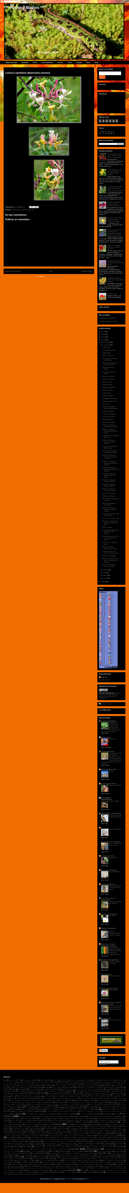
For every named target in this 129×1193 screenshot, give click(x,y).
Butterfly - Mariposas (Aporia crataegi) (109, 485)
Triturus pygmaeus (112, 1167)
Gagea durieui (97, 1116)
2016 (103, 334)
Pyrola (91, 1158)
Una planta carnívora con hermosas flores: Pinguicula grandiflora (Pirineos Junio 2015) (115, 232)
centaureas (58, 1096)
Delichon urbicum (43, 1106)
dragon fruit (8, 1107)
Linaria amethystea (86, 1130)
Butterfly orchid (51, 1093)
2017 (103, 331)
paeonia (53, 1151)
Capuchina (99, 1094)
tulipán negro (30, 1170)
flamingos (68, 1114)
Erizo (58, 1109)
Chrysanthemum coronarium (46, 1098)
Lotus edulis (106, 347)
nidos (99, 1143)
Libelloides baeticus (109, 1128)
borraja (64, 1091)
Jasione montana (65, 1126)
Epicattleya (96, 1107)
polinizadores (15, 1158)
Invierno (69, 1124)
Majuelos (11, 1135)
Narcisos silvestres (84, 1141)
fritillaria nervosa (66, 1116)
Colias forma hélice (111, 1100)
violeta (76, 1172)
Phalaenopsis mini (62, 1155)
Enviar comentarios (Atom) (53, 276)
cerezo (12, 1098)
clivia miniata (38, 1100)
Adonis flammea (64, 1080)
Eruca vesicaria (75, 1109)
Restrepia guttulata (90, 1160)
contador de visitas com (106, 131)
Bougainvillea (78, 1091)
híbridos (87, 1122)
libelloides (100, 1128)
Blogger (87, 1179)
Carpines (13, 1096)
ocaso (109, 1143)
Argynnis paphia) (37, 1087)
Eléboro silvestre (42, 1107)
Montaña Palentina (74, 1139)
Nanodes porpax (47, 1141)
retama (99, 1160)
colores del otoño (8, 1102)
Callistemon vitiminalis (119, 1093)
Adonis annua (55, 1080)
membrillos (50, 1137)
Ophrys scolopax (26, 1147)
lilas (25, 1130)
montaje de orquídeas (48, 1139)
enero (105, 578)
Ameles (80, 1082)
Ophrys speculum (38, 1146)
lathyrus (13, 1128)
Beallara (107, 1089)
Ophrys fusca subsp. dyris (110, 518)
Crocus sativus (8, 1104)
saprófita (91, 1162)
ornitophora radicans (37, 1149)
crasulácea (91, 1102)
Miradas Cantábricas (108, 884)
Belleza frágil (106, 353)
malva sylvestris (31, 1135)
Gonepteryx (91, 1118)
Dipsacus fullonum (121, 1106)
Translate (114, 1064)
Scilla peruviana (107, 390)
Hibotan (81, 1122)
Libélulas (7, 1130)
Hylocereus (49, 1124)
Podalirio (95, 1156)
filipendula (28, 1114)
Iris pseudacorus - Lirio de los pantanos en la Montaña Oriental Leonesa (114, 172)
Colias (70, 1100)
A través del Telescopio (109, 914)
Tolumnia (71, 1167)
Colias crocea (91, 1100)
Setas (88, 62)
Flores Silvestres (47, 62)
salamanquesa (36, 1162)
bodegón (49, 1091)
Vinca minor (106, 404)
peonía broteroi (22, 1155)
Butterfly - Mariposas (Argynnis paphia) (109, 480)
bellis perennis (120, 1089)
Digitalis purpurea (100, 1106)
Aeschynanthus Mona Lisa (10, 1082)
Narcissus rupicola (25, 1143)
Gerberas (52, 1118)
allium (30, 1082)
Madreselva (30, 210)
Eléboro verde (51, 1107)
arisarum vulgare (68, 1087)
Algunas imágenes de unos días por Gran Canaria (115, 887)
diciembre (106, 342)
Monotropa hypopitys (36, 1139)
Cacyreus (99, 1093)
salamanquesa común (47, 1162)
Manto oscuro (70, 1135)
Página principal (11, 62)
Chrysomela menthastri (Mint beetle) (109, 447)
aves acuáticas (22, 1089)
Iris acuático (94, 1124)
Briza (115, 1091)
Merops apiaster (70, 1137)
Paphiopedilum (42, 1153)
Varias (97, 62)
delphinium (52, 1106)
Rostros (28, 1162)
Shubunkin (118, 1164)
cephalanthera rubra (120, 1096)
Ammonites (95, 1082)
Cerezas (7, 1098)
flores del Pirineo (107, 1114)
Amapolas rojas (112, 293)
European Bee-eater (108, 1111)
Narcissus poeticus (14, 1143)
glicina (79, 1118)
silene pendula (40, 1166)
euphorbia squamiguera (95, 1111)
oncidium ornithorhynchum (23, 1145)
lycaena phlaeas (18, 1133)
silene (23, 1166)
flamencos (55, 1114)
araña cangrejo (108, 1085)
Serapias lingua (70, 1164)
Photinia (98, 1155)
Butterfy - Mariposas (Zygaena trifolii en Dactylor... (109, 441)
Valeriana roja (60, 1170)
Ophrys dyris (63, 1145)
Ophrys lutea (7, 1146)
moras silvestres (89, 1139)
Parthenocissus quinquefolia (84, 1153)
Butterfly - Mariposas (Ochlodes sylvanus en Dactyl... (110, 431)
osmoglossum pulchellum (9, 1151)
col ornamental (63, 1100)
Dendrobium (60, 1106)
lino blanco (104, 1130)
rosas (16, 1162)
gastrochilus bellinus (27, 1118)
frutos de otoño (81, 1116)
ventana (90, 1170)
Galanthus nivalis (112, 1116)
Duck (21, 1107)
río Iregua (6, 1162)
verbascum (107, 1170)
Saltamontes (57, 1162)
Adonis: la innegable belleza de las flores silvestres (113, 247)
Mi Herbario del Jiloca (108, 783)
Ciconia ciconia (120, 1098)
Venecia (83, 1170)
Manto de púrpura (52, 1135)
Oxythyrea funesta (44, 1151)
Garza (10, 1118)
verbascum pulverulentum (118, 1170)
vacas (53, 1170)
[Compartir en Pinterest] (38, 207)
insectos (58, 1124)
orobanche (46, 1149)
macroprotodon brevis (93, 1133)
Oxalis (25, 1151)
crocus (112, 1102)
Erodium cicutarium (66, 1109)
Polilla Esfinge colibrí (113, 1156)
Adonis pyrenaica (85, 1080)
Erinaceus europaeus (51, 1109)
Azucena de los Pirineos (82, 1089)
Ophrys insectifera (119, 1145)
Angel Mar (104, 677)
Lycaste (46, 1133)
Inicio (51, 271)
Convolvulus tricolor (108, 417)
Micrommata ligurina (89, 1137)
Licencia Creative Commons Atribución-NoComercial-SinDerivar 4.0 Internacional (109, 695)
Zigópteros (17, 1174)
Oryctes (111, 1149)
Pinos (13, 1156)
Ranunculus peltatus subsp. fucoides (108, 565)
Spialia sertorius (72, 1166)
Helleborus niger (25, 1122)
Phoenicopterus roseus (88, 1155)
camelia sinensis (58, 1094)
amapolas (63, 1082)
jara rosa (52, 1126)
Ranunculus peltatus (68, 1160)
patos (106, 1153)
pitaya (31, 1156)
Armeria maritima (87, 1087)
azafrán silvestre (71, 1089)
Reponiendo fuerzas (108, 350)
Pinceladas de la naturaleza (110, 842)
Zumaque (24, 1174)
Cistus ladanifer (22, 1100)
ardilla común (18, 1087)
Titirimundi (65, 1167)
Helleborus (6, 1122)
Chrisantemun (33, 1098)
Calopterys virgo (22, 1094)
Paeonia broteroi (62, 1151)
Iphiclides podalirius (79, 1124)
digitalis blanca (91, 1106)
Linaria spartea (96, 1130)
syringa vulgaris (115, 1166)
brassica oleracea (102, 1091)
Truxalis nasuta (7, 1170)
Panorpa (6, 1153)
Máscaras (15, 1137)
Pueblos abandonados (82, 1158)
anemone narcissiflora (25, 1085)
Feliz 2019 (112, 915)
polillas (122, 1156)
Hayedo (94, 1120)
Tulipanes (47, 1170)
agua (19, 1082)
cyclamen (42, 1104)
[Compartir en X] (34, 207)
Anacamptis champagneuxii (106, 1082)
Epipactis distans (14, 1109)
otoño (18, 1151)
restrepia (83, 1160)
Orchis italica (83, 1146)
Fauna (70, 62)
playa (61, 1156)
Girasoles (63, 1118)
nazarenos (70, 1143)
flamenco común (47, 1114)
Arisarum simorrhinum (57, 1087)
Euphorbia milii (84, 1111)
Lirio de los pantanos (40, 1132)
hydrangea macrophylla (30, 1124)
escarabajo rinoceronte (120, 1109)
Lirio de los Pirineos (53, 1132)
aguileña (25, 1082)
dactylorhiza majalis (13, 1106)
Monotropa (26, 1139)
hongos (122, 1122)
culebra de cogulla (33, 1104)
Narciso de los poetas (64, 1141)
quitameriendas (7, 1160)
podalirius (103, 1156)
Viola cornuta (48, 1172)
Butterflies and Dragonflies (107, 318)
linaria (78, 1130)
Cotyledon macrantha (82, 1102)
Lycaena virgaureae (38, 1133)
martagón (9, 1137)
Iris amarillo (102, 1124)
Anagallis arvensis (76, 1083)
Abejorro (18, 1080)
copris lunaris (43, 1102)
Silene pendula (107, 384)
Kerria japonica (96, 1126)
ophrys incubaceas (108, 1145)
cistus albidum (13, 1100)
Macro (58, 1133)
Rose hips (22, 1162)
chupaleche (104, 1098)
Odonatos (6, 1145)
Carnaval (6, 1096)
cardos (122, 1094)
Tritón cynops (97, 1167)
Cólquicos (16, 1102)
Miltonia (111, 1137)
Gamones (121, 1116)
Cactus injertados (91, 1093)
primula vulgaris (36, 1158)
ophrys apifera (54, 1145)
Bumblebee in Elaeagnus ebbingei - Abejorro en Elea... (110, 522)
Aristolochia (78, 1087)
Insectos (60, 62)
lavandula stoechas (61, 1128)
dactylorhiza (103, 1104)
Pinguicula (114, 1155)
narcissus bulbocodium (97, 1141)
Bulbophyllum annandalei (15, 1093)
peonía (14, 1155)
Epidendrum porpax (119, 1107)
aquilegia (76, 1085)
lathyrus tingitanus (31, 1128)
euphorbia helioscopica (73, 1111)
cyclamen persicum (50, 1104)
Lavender (71, 1128)
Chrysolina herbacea (60, 1098)
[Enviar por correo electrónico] (30, 207)
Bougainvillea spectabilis (89, 1091)
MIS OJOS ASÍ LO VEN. (109, 769)
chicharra (25, 1098)
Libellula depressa (114, 976)
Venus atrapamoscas (98, 1170)
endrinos (89, 1107)
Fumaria (90, 1116)
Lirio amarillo (29, 1132)
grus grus (37, 1120)
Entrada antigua (87, 271)
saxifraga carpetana (114, 1162)
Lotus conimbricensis (81, 1132)
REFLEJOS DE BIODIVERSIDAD (106, 798)
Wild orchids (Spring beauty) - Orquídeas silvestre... (109, 509)
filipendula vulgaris (36, 1114)
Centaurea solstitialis (49, 1096)
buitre (119, 1091)
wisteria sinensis (109, 1172)
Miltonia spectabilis (8, 1139)
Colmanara (121, 1100)
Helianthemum (107, 1120)
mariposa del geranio (111, 1135)
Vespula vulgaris (7, 1172)
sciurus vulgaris (35, 1164)
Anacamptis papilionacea (50, 1083)
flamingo (62, 1114)
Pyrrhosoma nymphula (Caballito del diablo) (109, 451)
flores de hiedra (95, 1114)
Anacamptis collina (119, 1082)
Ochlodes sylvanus (118, 1143)
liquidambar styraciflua (17, 1132)
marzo (105, 575)
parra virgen (72, 1153)
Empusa (58, 1107)
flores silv (116, 1114)
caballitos (71, 1093)
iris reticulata (24, 1126)
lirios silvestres (64, 1132)
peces (112, 1153)
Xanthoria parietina (119, 1172)
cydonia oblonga (61, 1104)
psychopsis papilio (69, 1158)
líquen (122, 1130)
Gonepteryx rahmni (101, 1118)
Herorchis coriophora (45, 1122)
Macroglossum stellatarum (68, 1133)
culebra (25, 1104)
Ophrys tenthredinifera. (115, 785)
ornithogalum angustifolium (10, 1149)
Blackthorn (34, 1091)
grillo (19, 1120)
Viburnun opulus (26, 1172)
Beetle (113, 1089)
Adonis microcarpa (75, 1080)
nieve (104, 1143)
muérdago (121, 1139)
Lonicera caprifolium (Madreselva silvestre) (110, 407)
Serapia (56, 1164)
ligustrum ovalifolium (17, 1130)
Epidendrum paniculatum (107, 1107)
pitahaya (26, 1156)
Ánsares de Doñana (114, 871)
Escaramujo (8, 1111)
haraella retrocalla (86, 1120)
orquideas (65, 1149)
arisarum (47, 1087)
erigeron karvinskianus (37, 1109)
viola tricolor (57, 1172)
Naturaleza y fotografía (109, 870)
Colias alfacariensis (79, 1100)
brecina (110, 1091)
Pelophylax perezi (119, 1153)
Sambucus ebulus (78, 1162)
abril (104, 572)
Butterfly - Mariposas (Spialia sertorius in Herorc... (109, 475)
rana (14, 1160)
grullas (31, 1120)
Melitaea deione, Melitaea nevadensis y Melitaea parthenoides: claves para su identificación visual (115, 951)
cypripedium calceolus (82, 1104)
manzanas (78, 1135)
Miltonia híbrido (119, 1137)
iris (87, 1124)
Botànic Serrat (106, 737)
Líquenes (6, 1132)
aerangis (103, 1080)
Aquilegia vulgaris (85, 1085)
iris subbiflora (41, 1126)
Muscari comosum (108, 376)
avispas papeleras (54, 1089)
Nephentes (93, 1143)
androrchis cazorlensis (88, 1083)
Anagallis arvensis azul (109, 401)
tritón (90, 1167)
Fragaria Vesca (113, 857)
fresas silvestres (56, 1116)
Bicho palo (20, 1091)
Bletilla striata (42, 1091)
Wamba (111, 771)
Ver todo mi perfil (104, 680)
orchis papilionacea (118, 1146)
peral (29, 1155)
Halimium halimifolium (75, 1120)
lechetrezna (78, 1128)
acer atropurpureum (27, 1080)
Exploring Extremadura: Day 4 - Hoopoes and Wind (115, 933)
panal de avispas (119, 1151)
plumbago (89, 1156)
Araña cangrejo (113, 990)
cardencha (115, 1094)
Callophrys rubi (7, 1094)
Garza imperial (17, 1118)
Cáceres (77, 1093)
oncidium (12, 1145)
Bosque (70, 1091)
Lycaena (110, 1132)
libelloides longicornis (120, 1128)
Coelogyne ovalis (54, 1100)
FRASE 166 (112, 739)
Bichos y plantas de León (110, 988)
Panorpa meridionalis (14, 1153)
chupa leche (96, 1098)
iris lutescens (119, 1124)
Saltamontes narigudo (67, 1162)
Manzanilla (84, 1135)
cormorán (50, 1102)
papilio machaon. (53, 1153)
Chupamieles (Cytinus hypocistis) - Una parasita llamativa (115, 279)
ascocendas (96, 1087)
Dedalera (35, 1106)
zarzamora (6, 1174)
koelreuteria (105, 1126)
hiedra (93, 1122)
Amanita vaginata (114, 801)
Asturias (121, 1087)
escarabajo (96, 1109)
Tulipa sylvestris (16, 1170)
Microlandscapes (79, 1137)
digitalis (83, 1106)
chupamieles (112, 1098)
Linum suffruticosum (113, 1130)
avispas (45, 1089)
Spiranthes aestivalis (83, 1166)
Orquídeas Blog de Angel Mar (108, 321)
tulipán (23, 1170)
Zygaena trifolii (37, 1174)
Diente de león (76, 1106)
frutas (73, 1116)
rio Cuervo (113, 1160)
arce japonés (117, 1085)
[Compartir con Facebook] (36, 207)
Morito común (98, 1139)
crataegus (98, 1102)
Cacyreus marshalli (107, 1093)
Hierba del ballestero (102, 1122)
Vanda (66, 1170)
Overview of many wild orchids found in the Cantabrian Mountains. (115, 1007)
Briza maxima (106, 393)
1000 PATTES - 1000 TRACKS (111, 813)
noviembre (106, 345)
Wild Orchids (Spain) (109, 422)
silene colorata (31, 1166)
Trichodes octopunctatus (81, 1167)
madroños (116, 1133)
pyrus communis (111, 1158)
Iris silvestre (32, 1126)
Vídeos (33, 1172)
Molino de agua (18, 1139)
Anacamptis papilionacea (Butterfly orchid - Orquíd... (110, 531)
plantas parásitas (53, 1156)
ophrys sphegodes (48, 1146)
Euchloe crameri (50, 1111)
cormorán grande (60, 1102)
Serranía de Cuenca (102, 1164)
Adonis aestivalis (45, 1080)
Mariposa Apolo (100, 1135)
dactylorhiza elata (113, 1104)
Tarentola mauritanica (15, 1167)
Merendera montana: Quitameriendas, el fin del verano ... (115, 262)
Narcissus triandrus (36, 1143)
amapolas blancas (72, 1082)
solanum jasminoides (51, 1166)
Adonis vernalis (95, 1080)
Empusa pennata (68, 1107)
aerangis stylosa (110, 1080)
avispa (39, 1089)
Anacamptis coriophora (9, 1083)
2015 (103, 337)
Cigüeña (6, 1100)
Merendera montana (59, 1137)
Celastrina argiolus (30, 1096)
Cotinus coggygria (71, 1102)
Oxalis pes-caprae (108, 411)
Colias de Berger (101, 1100)
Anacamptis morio (37, 1083)
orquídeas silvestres (93, 1149)
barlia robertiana (94, 1089)
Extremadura (6, 1114)
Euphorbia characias (109, 387)
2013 (103, 581)
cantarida (79, 1094)
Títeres (59, 1167)
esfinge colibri (17, 1111)
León (83, 1128)
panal (110, 1151)
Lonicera (24, 210)
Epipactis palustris (25, 1109)
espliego (33, 1111)
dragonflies (15, 1107)
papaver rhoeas (25, 1153)
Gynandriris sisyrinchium (56, 1120)
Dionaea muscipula (110, 1106)
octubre (105, 570)
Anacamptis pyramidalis (63, 1083)
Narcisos (73, 1141)
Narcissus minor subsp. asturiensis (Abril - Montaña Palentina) (114, 219)
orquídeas (74, 1149)
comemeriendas (23, 1102)
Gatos (35, 1118)
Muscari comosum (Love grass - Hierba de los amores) (110, 560)
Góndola (84, 1118)
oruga (106, 1149)
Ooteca (46, 1145)
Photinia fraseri (105, 1155)
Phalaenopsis (52, 1155)
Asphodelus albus (113, 1087)
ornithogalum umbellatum (24, 1149)
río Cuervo (121, 1160)
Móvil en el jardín (107, 355)
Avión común (32, 1089)
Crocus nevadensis (121, 1102)
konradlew (68, 1179)
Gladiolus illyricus (107, 419)
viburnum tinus (16, 1172)
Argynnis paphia (27, 1087)
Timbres (49, 1167)
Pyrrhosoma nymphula (100, 1158)
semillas (49, 1164)
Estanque (40, 1111)
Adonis (36, 1080)
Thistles (43, 1167)
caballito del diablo (62, 1093)
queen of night (120, 1158)
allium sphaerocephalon (38, 1082)
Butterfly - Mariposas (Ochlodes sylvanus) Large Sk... (109, 456)
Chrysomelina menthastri (85, 1098)
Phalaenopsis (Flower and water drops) (110, 514)
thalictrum (26, 1167)
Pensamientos (7, 1155)
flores (74, 1114)
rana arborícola (20, 1160)
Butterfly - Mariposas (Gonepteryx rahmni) (109, 426)
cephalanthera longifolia (108, 1096)
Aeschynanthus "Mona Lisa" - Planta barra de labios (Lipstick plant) (114, 155)
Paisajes (79, 62)
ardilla (11, 1087)
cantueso (85, 1094)
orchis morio (100, 1146)
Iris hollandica (111, 1124)
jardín (57, 1126)
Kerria (89, 1126)
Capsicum (93, 1094)
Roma (11, 1162)
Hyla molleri (41, 1124)
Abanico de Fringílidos (115, 829)
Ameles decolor (87, 1082)
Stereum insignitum (95, 1166)
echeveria (27, 1107)
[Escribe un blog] (32, 207)
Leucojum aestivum (91, 1128)
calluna (14, 1094)
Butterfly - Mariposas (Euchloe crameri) (109, 489)
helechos (100, 1120)
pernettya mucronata (41, 1155)
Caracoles (107, 1094)
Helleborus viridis (35, 1122)
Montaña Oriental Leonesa (61, 1139)
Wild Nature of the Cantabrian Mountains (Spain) (111, 1003)
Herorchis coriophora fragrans (59, 1122)
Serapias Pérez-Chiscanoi (83, 1164)
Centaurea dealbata (108, 414)
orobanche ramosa (56, 1149)
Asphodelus (103, 1087)
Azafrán (63, 1089)
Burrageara (34, 1093)
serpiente (93, 1164)
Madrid (109, 1133)
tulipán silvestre (39, 1170)
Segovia (43, 1164)
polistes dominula (25, 1158)
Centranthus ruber (67, 1096)
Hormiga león (7, 1124)
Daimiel (22, 1106)
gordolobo (13, 1120)
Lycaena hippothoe (8, 1133)
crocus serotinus (18, 1104)
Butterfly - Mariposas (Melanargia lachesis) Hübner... (110, 463)
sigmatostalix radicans (15, 1166)
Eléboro (33, 1107)
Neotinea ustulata (85, 1143)
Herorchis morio (72, 1122)
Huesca (20, 1124)
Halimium (66, 1120)
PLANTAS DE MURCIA (108, 721)
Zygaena (30, 1174)
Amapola (55, 1082)
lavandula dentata (49, 1128)
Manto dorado (62, 1135)
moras (82, 1139)
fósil (36, 1116)
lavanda (39, 1128)
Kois (111, 1126)
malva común (23, 1135)
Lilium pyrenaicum (48, 1130)
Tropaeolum (121, 1167)
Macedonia (52, 1133)
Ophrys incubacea (96, 1145)
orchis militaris (92, 1146)
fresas (49, 1116)
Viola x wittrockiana (67, 1172)
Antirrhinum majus (59, 1085)
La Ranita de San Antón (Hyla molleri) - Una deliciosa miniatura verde (115, 188)
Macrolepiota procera (81, 1133)
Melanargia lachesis (41, 1137)
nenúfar (77, 1143)
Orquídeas (25, 62)
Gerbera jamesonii (44, 1118)
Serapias (62, 1164)
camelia (50, 1094)
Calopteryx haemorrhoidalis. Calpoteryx (37, 1094)
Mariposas (121, 1135)
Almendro (48, 1082)
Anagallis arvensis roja (109, 398)
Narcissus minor (109, 1141)
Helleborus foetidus (14, 1122)
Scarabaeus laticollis (15, 1164)
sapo (85, 1162)
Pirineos (18, 1157)
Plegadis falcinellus (80, 1156)
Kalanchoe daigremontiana (78, 1126)
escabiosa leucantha (86, 1109)
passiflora (95, 1153)
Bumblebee (26, 1093)
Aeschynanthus (120, 1080)
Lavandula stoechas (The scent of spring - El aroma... (110, 537)
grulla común (25, 1120)
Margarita (92, 1135)
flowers (20, 1116)
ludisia (96, 1132)
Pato (101, 1153)
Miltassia (106, 1137)
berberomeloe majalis (10, 1091)
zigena (11, 1174)
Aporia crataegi (68, 1085)
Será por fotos (106, 1018)
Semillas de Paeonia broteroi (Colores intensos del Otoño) (113, 203)
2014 (103, 340)
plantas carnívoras (41, 1156)
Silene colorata (107, 382)
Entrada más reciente (12, 271)
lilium (29, 1130)
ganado (5, 1118)
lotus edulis (90, 1132)
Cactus (83, 1093)
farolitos (13, 1114)
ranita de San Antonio (56, 1160)
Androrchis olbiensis (108, 496)
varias (73, 1170)
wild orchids (99, 1172)
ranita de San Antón (43, 1160)
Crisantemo (105, 1102)
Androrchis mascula (108, 493)
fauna (20, 1114)
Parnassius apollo (63, 1153)
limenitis (56, 1130)
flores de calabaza (84, 1114)
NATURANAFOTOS (107, 751)
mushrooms (37, 1141)
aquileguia (93, 1085)
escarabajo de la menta (107, 1109)
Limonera (72, 1130)
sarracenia (96, 1162)
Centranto (75, 1096)
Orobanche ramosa (108, 379)
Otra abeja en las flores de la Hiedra (109, 359)
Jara (47, 1126)
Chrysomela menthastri (72, 1098)
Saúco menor (104, 1162)
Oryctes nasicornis (119, 1149)
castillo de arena (20, 1096)
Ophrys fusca (72, 1145)
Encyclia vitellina (79, 1107)
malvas (38, 1135)
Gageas (104, 1116)
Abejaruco (11, 1080)
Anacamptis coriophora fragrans (23, 1083)
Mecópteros (32, 1137)
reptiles (77, 1160)
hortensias (14, 1124)
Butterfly (42, 1093)
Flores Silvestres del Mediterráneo (108, 899)
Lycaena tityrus (27, 1133)
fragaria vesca (43, 1116)
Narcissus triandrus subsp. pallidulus (52, 1143)
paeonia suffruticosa (74, 1151)
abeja (5, 1080)
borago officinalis (57, 1091)
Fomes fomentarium (29, 1116)
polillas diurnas (7, 1158)
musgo (29, 1141)
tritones (104, 1167)
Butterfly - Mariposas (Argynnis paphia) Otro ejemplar (110, 469)
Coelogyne (45, 1100)
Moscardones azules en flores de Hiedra (110, 363)
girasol (57, 1118)
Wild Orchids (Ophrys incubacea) (109, 504)
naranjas (55, 1141)
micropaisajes (99, 1137)
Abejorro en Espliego (109, 556)
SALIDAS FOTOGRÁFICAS (110, 960)
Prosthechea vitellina (48, 1158)
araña (99, 1085)
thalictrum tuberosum (35, 1167)
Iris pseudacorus (14, 1126)
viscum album (90, 1172)
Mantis (44, 1135)
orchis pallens (108, 1146)
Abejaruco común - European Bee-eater (109, 547)
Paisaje (83, 1151)
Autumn (13, 1089)
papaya (34, 1153)
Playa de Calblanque (69, 1156)
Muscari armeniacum (8, 1141)
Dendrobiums (68, 1106)
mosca (104, 1139)
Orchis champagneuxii (72, 1146)
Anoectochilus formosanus (45, 1085)
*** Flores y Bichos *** (24, 7)
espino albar (26, 1111)
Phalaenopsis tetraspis (74, 1155)
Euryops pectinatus (119, 1111)
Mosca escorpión (112, 1139)
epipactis (6, 1109)
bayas (101, 1089)
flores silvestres (16, 210)
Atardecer (6, 1089)
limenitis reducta (63, 1130)
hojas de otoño (113, 1122)
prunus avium (59, 1158)
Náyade (65, 1143)
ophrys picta (16, 1146)
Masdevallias (24, 1137)
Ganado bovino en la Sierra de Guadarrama (110, 552)
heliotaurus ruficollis (118, 1120)
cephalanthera (83, 1096)
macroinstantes (106, 974)
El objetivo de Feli (107, 856)
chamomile (18, 1098)
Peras (33, 1155)
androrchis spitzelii (13, 1085)
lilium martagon (37, 1130)
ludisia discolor (103, 1132)
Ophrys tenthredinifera (60, 1146)
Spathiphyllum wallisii (62, 1166)
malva (16, 1135)
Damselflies (28, 1106)
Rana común (28, 1160)
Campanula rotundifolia (69, 1094)
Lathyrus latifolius (108, 395)
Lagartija (116, 1126)
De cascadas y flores (115, 1020)
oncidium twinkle (38, 1145)
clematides (30, 1100)
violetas (82, 1172)
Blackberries (27, 1091)
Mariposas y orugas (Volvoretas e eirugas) (108, 944)
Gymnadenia (44, 1120)
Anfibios (34, 1085)
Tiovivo (54, 1167)
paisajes (90, 1151)
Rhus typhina (106, 1160)
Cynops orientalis (71, 1104)
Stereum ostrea (106, 1166)
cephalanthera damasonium (94, 1096)
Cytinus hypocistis (94, 1104)
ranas (34, 1160)
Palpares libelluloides (102, 1151)
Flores (35, 62)
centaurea (39, 1096)
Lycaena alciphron (119, 1132)
